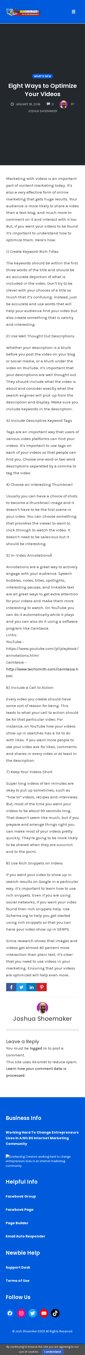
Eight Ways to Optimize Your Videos (42, 90)
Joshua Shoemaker (42, 1018)
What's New (42, 76)
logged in (38, 1048)
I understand (52, 1351)
